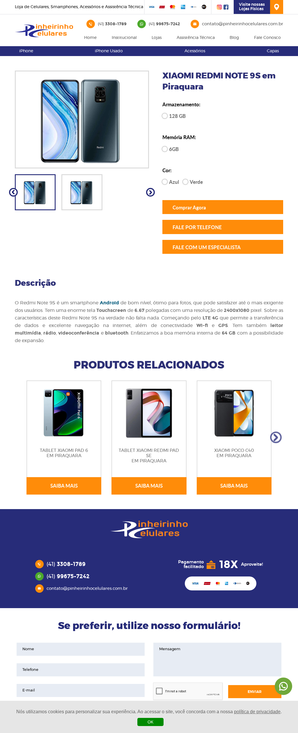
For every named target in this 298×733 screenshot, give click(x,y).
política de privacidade (257, 711)
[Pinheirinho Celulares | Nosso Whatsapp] (283, 686)
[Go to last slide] (13, 192)
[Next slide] (150, 192)
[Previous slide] (22, 437)
